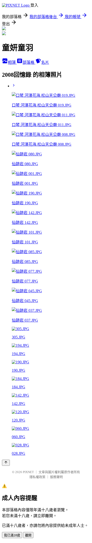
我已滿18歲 (12, 535)
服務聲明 (56, 477)
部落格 (29, 62)
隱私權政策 (37, 477)
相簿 (12, 62)
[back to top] (6, 463)
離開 (28, 535)
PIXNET (28, 472)
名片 (45, 62)
